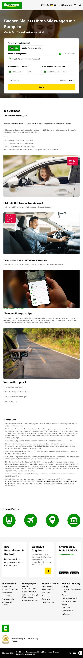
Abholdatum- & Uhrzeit (17, 66)
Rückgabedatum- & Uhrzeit (53, 66)
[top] (80, 495)
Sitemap (56, 652)
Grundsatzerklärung (30, 654)
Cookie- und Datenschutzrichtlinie (29, 652)
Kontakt (19, 654)
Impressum (47, 652)
